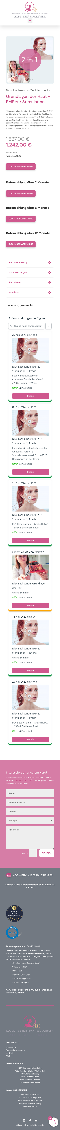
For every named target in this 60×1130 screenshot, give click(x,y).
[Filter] (48, 326)
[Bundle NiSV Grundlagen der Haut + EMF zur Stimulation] (30, 83)
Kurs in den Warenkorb (20, 166)
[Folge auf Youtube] (36, 1120)
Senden (47, 853)
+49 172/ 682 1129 (23, 780)
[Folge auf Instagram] (23, 1120)
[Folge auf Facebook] (30, 1120)
